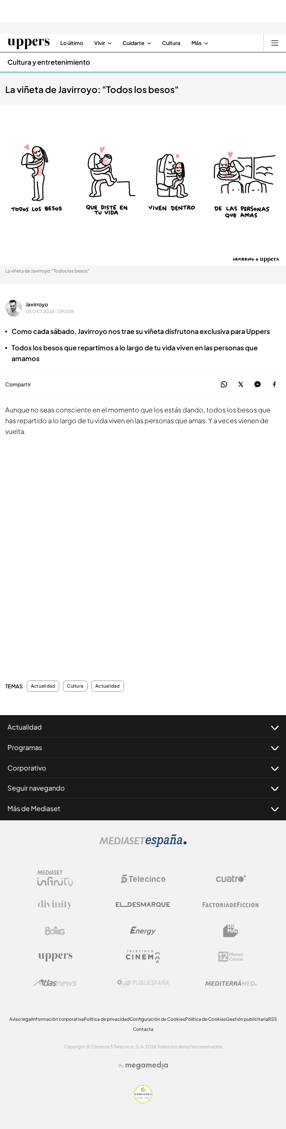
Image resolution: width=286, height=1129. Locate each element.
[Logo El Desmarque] (143, 904)
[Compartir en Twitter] (240, 385)
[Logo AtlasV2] (55, 982)
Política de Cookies (205, 1019)
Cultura (75, 686)
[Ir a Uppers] (28, 42)
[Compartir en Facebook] (274, 385)
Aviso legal (20, 1019)
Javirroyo (37, 304)
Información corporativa (58, 1019)
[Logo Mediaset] (143, 845)
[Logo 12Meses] (230, 957)
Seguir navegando (36, 788)
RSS (272, 1019)
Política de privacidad (107, 1019)
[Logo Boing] (55, 930)
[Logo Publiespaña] (143, 983)
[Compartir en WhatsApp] (224, 385)
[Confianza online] (143, 1101)
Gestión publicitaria (247, 1019)
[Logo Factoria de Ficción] (231, 904)
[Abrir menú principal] (275, 42)
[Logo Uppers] (55, 957)
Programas (24, 747)
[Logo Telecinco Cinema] (143, 957)
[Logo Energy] (143, 930)
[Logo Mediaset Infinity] (55, 878)
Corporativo (26, 767)
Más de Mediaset (33, 808)
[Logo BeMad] (231, 930)
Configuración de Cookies (157, 1019)
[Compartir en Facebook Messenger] (257, 385)
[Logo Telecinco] (143, 878)
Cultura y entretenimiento (48, 62)
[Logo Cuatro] (231, 878)
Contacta (143, 1029)
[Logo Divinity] (55, 904)
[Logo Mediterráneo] (231, 983)
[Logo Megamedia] (146, 1065)
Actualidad (43, 686)
